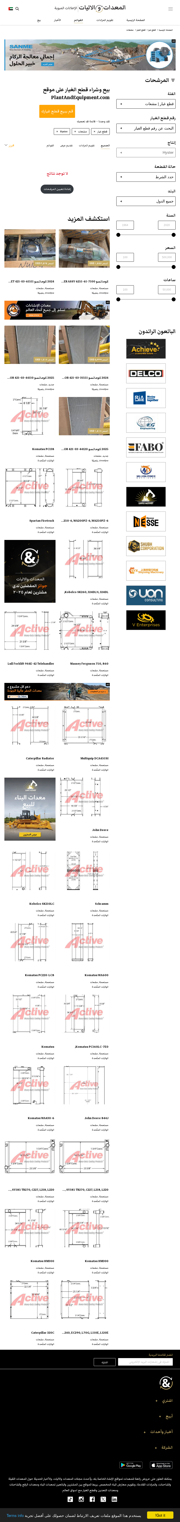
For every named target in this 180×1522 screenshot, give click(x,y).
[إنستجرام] (78, 1499)
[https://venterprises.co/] (146, 622)
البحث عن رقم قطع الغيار (154, 128)
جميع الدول (165, 201)
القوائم (78, 20)
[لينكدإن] (111, 1499)
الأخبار (57, 20)
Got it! (160, 1515)
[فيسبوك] (89, 1499)
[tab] (105, 145)
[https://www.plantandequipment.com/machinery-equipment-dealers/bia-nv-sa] (146, 400)
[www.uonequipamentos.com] (146, 598)
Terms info (15, 1515)
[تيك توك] (68, 1499)
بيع (39, 20)
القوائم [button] (50, 145)
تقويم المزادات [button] (87, 145)
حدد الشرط (164, 177)
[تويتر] (100, 1499)
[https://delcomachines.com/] (146, 375)
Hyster (168, 152)
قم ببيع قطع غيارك (57, 111)
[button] (90, 1402)
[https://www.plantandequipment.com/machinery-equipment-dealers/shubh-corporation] (146, 548)
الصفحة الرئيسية (135, 20)
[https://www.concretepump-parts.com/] (146, 351)
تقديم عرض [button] (66, 145)
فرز (11, 145)
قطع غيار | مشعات (159, 104)
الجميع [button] (105, 145)
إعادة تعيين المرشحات (57, 189)
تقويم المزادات (104, 20)
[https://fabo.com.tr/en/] (146, 450)
